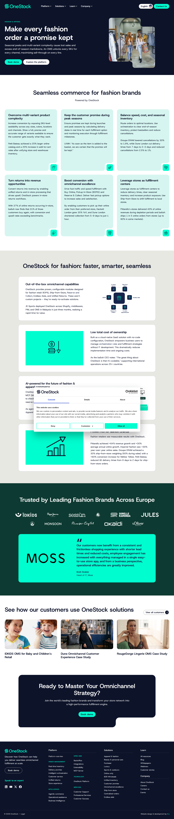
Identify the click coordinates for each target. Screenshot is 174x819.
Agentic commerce (56, 794)
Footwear (108, 763)
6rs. (168, 814)
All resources (146, 756)
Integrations (78, 764)
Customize (85, 426)
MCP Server (78, 771)
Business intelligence (57, 801)
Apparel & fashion (111, 756)
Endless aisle (109, 797)
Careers (144, 785)
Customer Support (81, 792)
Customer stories (147, 770)
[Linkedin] (6, 786)
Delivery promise (55, 770)
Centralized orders (111, 794)
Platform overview (56, 756)
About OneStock (147, 782)
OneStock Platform (81, 781)
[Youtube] (10, 786)
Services (77, 787)
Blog (142, 760)
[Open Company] (91, 6)
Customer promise (111, 783)
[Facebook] (20, 786)
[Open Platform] (50, 6)
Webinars (144, 766)
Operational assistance (58, 797)
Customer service (56, 776)
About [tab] (122, 400)
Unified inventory (111, 780)
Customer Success (81, 798)
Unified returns (54, 780)
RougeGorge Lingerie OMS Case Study (142, 654)
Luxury (107, 766)
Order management (57, 762)
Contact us (145, 789)
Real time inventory (56, 766)
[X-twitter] (15, 786)
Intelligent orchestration (58, 773)
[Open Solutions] (65, 6)
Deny (53, 426)
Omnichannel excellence (114, 787)
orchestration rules (108, 344)
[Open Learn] (76, 6)
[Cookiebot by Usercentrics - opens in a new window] (127, 392)
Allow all (121, 426)
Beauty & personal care (113, 760)
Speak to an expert (14, 780)
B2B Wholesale (110, 777)
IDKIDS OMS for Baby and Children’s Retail (28, 655)
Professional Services (82, 795)
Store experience (55, 783)
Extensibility (78, 767)
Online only (108, 773)
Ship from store (110, 790)
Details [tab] (87, 400)
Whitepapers (146, 763)
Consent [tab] (51, 400)
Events (143, 792)
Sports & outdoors (111, 770)
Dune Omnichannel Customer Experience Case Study (80, 655)
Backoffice (78, 760)
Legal (23, 814)
